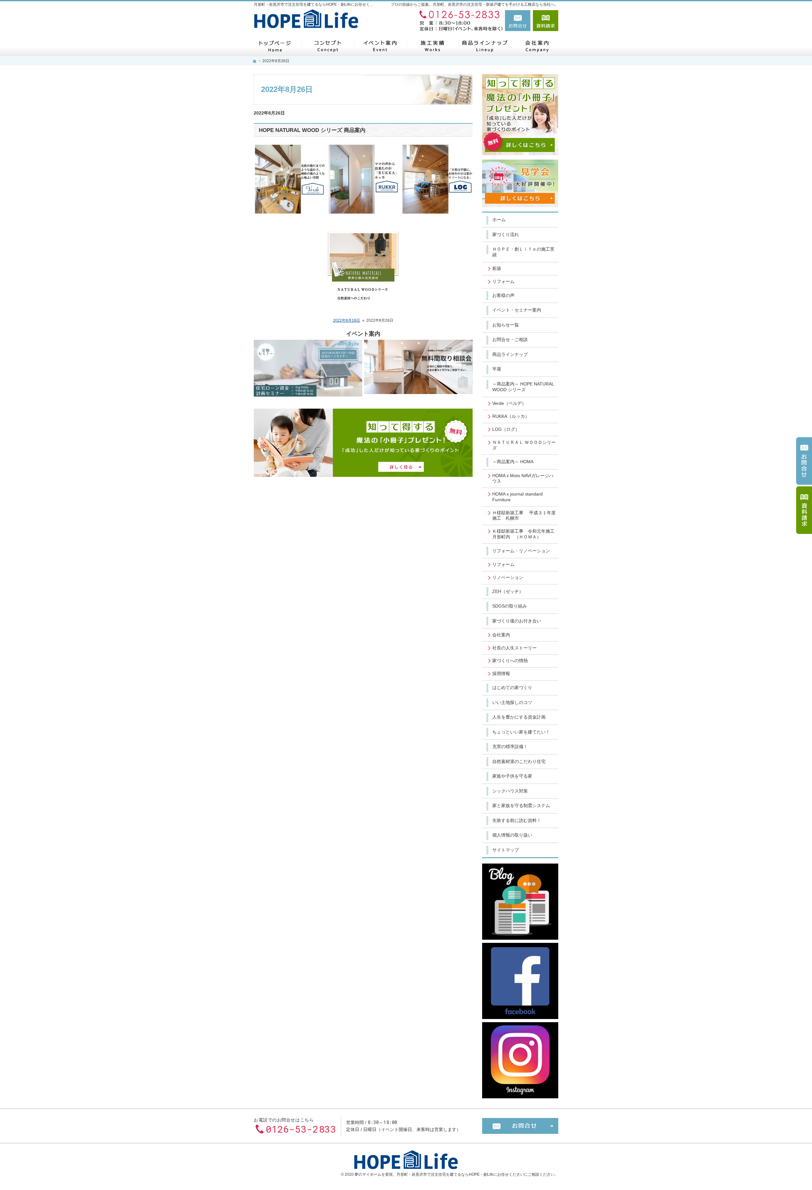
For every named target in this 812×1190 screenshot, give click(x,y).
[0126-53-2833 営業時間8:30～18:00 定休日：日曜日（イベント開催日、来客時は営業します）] (458, 20)
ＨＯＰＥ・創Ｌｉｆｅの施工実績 (523, 252)
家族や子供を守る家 (512, 776)
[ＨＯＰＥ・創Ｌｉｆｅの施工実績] (432, 46)
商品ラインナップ (510, 354)
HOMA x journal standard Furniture (517, 496)
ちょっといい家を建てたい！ (521, 731)
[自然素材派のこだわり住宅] (327, 46)
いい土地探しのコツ (512, 702)
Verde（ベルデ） (509, 403)
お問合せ (517, 20)
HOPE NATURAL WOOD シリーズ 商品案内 (312, 130)
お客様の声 (503, 295)
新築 (496, 268)
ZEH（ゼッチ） (507, 591)
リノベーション (507, 577)
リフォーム (503, 281)
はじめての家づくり (512, 687)
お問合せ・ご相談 (510, 339)
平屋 (496, 368)
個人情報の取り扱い (512, 835)
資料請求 (545, 20)
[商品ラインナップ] (484, 46)
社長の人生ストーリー (514, 647)
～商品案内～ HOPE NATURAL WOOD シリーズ (523, 386)
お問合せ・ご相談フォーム (520, 1126)
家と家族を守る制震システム (521, 805)
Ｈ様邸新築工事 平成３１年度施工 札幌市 (524, 515)
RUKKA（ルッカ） (510, 416)
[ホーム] (275, 46)
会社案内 (501, 634)
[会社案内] (537, 46)
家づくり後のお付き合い (516, 620)
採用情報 (501, 673)
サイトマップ (505, 849)
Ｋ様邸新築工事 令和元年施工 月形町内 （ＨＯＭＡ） (525, 534)
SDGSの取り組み (509, 605)
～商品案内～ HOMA (513, 461)
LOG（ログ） (506, 429)
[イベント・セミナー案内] (380, 46)
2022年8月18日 (346, 320)
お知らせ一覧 (505, 324)
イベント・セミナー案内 (516, 309)
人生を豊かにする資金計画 (519, 717)
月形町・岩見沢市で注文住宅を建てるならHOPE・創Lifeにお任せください (460, 1174)
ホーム (499, 219)
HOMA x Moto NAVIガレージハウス (522, 478)
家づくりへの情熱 (510, 660)
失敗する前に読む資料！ (516, 820)
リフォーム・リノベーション (521, 550)
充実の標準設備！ (510, 746)
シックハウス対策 (510, 790)
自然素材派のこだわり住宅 (519, 761)
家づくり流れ (505, 234)
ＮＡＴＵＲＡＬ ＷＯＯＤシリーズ (524, 445)
